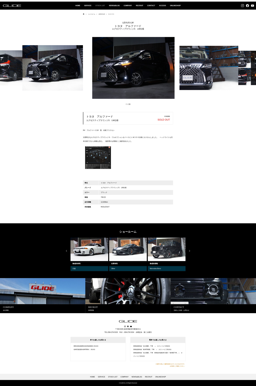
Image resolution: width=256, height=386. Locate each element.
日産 (74, 268)
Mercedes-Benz (155, 268)
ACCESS (162, 5)
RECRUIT (139, 5)
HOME (77, 5)
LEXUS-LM (128, 23)
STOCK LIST (100, 5)
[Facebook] (128, 326)
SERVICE (87, 5)
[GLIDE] (12, 6)
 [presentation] (189, 251)
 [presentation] (67, 251)
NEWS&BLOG (114, 5)
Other (113, 268)
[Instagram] (125, 326)
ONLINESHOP (175, 5)
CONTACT (151, 5)
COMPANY (128, 5)
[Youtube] (131, 326)
